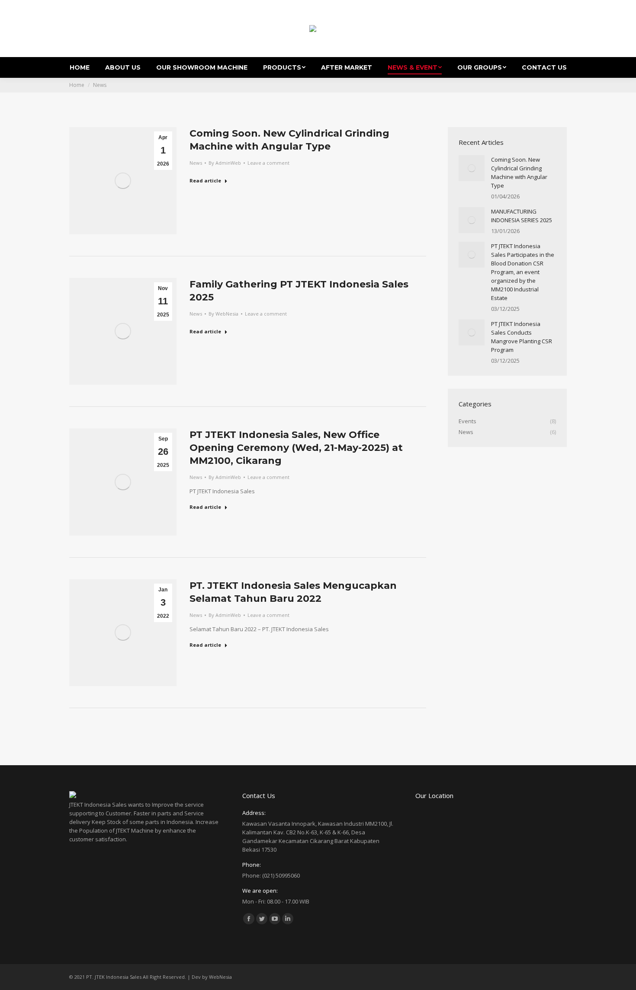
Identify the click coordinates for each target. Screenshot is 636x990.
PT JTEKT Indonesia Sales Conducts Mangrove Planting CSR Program (521, 337)
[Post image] (472, 168)
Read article (205, 180)
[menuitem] (80, 67)
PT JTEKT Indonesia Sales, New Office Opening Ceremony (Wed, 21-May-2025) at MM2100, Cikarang (296, 447)
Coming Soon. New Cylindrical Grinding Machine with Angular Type (519, 172)
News (196, 163)
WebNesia (220, 977)
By (225, 163)
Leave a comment (268, 163)
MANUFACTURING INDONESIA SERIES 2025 (521, 216)
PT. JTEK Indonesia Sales (113, 977)
